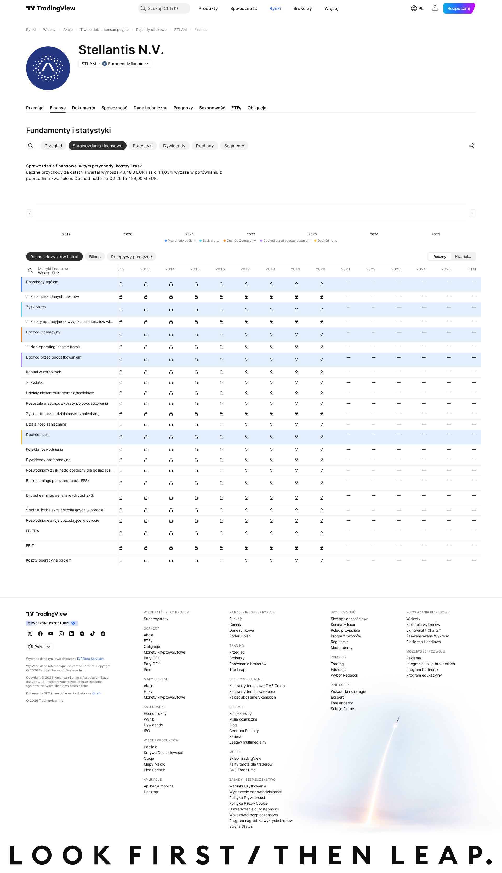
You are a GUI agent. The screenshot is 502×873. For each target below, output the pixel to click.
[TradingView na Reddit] (103, 633)
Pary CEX (152, 658)
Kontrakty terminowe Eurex (252, 691)
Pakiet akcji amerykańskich (252, 697)
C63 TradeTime (242, 770)
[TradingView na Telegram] (82, 633)
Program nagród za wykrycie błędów (261, 820)
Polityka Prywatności (247, 797)
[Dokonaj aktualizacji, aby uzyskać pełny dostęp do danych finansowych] (120, 284)
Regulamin (340, 641)
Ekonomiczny (155, 713)
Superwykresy (156, 618)
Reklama (413, 658)
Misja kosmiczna (243, 719)
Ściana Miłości (343, 624)
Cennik (235, 624)
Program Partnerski (422, 669)
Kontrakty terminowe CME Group (257, 685)
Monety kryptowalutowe (164, 652)
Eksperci (338, 697)
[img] (141, 63)
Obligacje (152, 646)
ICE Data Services (90, 659)
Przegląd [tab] (35, 107)
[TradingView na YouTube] (50, 633)
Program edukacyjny (424, 675)
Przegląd (237, 652)
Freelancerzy (342, 703)
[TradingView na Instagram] (61, 633)
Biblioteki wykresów (423, 624)
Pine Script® (154, 770)
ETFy (148, 640)
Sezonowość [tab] (212, 107)
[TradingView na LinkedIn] (71, 633)
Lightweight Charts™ (423, 630)
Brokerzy (303, 8)
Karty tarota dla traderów (250, 764)
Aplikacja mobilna (159, 786)
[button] (221, 8)
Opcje (149, 758)
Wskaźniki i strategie (348, 691)
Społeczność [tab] (114, 107)
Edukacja (338, 669)
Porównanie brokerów (247, 663)
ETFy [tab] (236, 107)
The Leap (237, 669)
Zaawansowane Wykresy (427, 636)
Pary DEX (152, 663)
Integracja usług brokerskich (430, 663)
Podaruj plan (240, 636)
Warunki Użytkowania (247, 786)
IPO (147, 730)
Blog (233, 725)
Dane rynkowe (241, 630)
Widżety (413, 618)
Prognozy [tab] (183, 107)
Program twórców (346, 636)
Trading (337, 663)
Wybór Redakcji (344, 675)
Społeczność (243, 8)
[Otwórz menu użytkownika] (435, 8)
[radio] (439, 256)
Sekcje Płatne (342, 708)
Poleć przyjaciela (345, 630)
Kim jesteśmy (240, 713)
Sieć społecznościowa (349, 618)
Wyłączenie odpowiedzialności (255, 792)
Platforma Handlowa (423, 641)
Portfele (150, 747)
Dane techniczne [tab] (150, 107)
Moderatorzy (342, 647)
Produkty (208, 8)
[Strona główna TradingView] (51, 8)
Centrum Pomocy (244, 730)
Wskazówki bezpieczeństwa (253, 815)
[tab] (53, 145)
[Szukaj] (30, 270)
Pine (147, 669)
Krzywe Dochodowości (163, 752)
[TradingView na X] (29, 633)
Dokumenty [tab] (83, 107)
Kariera (235, 736)
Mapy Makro (154, 764)
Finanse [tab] (58, 107)
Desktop (151, 792)
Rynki (275, 8)
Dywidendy (153, 725)
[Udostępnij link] (471, 145)
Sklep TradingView (245, 758)
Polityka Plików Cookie (248, 803)
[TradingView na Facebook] (40, 633)
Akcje (148, 635)
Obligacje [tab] (257, 107)
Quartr (96, 693)
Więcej (331, 8)
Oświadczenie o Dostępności (254, 809)
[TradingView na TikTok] (92, 633)
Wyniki (149, 719)
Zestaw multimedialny (247, 742)
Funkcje (236, 618)
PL (421, 8)
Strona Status (241, 826)
